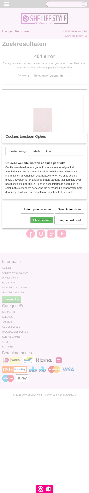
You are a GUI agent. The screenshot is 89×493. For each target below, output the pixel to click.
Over (49, 151)
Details (35, 151)
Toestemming (17, 151)
